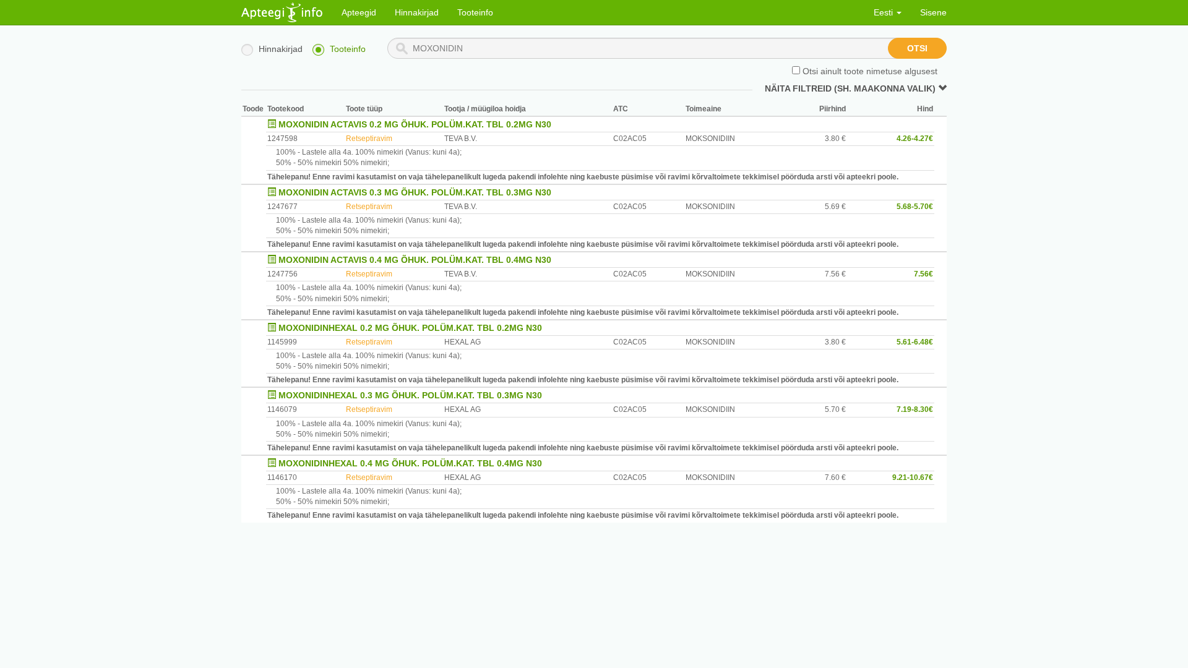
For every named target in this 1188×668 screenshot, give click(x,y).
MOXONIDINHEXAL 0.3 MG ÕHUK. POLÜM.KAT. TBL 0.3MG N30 (410, 395)
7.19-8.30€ (915, 409)
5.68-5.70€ (915, 206)
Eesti (884, 12)
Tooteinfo (475, 12)
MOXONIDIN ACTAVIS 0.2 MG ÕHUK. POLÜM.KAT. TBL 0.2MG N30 (414, 124)
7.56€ (923, 274)
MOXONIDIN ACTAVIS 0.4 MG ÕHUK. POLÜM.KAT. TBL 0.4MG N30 (414, 260)
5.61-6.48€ (915, 342)
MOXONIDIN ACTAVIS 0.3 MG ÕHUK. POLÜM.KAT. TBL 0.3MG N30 (414, 192)
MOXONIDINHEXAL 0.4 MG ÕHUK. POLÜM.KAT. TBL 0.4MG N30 (410, 463)
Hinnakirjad (417, 12)
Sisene (933, 12)
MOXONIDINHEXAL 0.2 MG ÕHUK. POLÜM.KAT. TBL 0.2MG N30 (410, 328)
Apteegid (359, 12)
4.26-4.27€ (915, 138)
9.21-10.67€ (912, 477)
